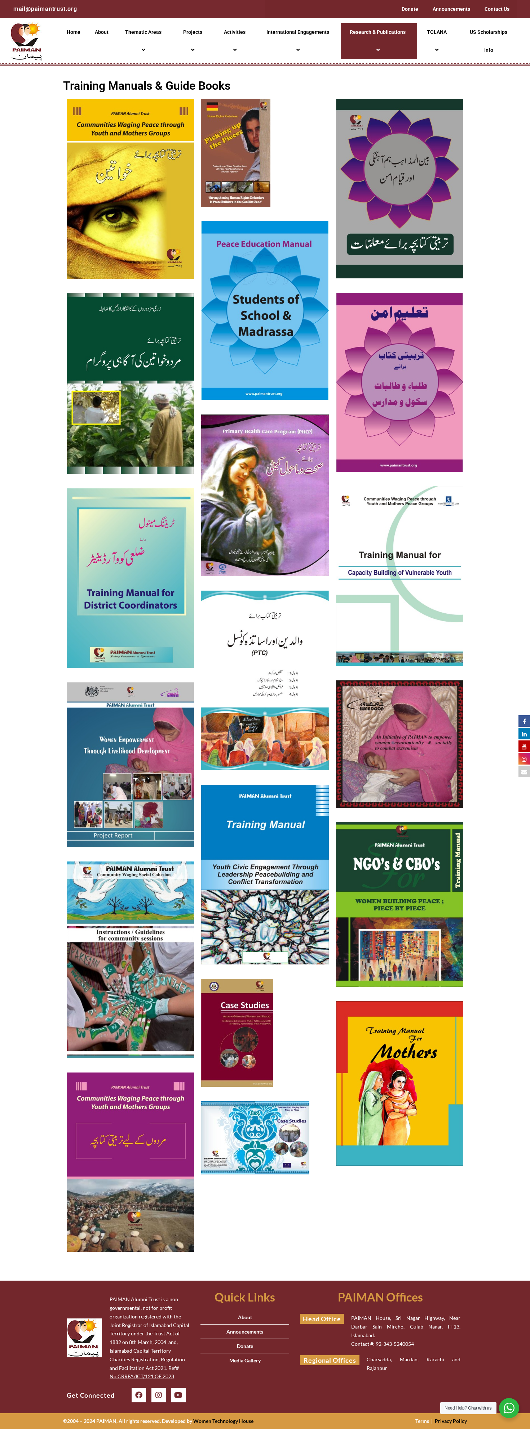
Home (73, 32)
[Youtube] (178, 1395)
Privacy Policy (451, 1421)
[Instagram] (158, 1395)
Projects (192, 32)
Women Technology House (223, 1421)
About (102, 32)
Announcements (451, 9)
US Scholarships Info (488, 41)
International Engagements (297, 32)
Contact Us (497, 9)
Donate (410, 9)
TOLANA (437, 32)
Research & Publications (378, 32)
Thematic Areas (143, 32)
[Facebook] (139, 1395)
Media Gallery (245, 1360)
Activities (235, 32)
